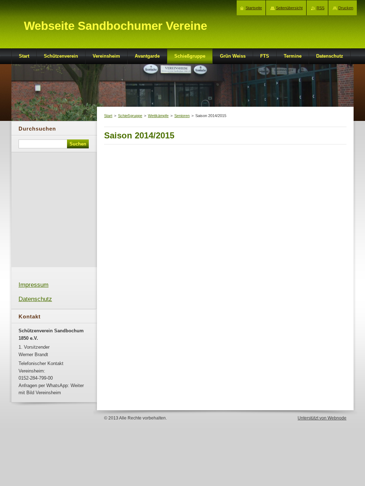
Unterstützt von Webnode (322, 418)
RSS (320, 8)
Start (108, 115)
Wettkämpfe (158, 115)
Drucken (345, 8)
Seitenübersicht (289, 8)
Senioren (182, 115)
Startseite (254, 8)
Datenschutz (35, 299)
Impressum (33, 284)
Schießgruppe (130, 115)
